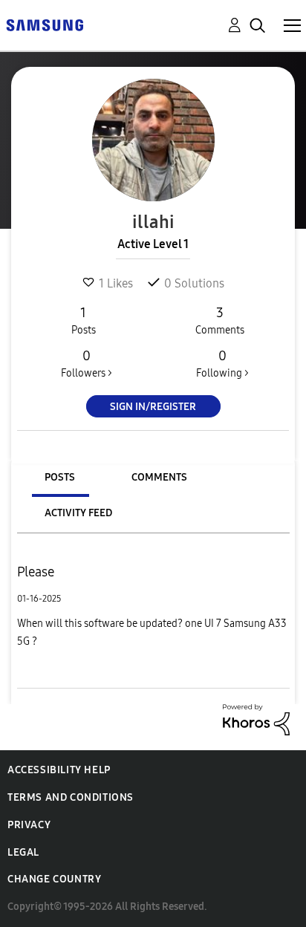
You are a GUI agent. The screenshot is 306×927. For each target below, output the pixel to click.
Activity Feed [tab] (78, 513)
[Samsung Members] (44, 24)
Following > (222, 364)
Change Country (54, 879)
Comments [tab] (159, 477)
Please (35, 572)
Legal (23, 852)
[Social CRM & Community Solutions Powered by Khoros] (256, 719)
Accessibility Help (59, 770)
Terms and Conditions (70, 797)
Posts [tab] (60, 477)
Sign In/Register (153, 406)
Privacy (29, 825)
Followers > (86, 364)
